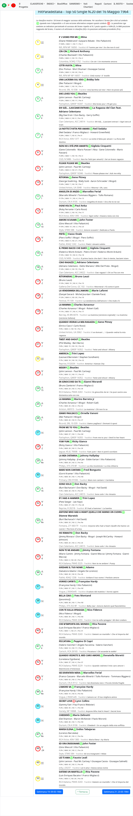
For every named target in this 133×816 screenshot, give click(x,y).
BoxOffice (62, 3)
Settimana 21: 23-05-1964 (116, 791)
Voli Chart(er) (88, 5)
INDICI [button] (50, 3)
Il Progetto (23, 5)
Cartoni (108, 3)
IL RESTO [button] (118, 3)
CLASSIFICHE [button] (36, 3)
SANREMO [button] (74, 3)
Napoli (98, 3)
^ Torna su (82, 791)
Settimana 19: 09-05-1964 (49, 791)
